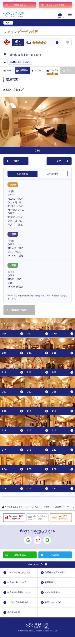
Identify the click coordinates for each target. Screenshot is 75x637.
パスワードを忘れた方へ (19, 572)
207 (16, 161)
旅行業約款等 (13, 612)
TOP (9, 70)
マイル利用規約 (52, 592)
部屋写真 (24, 70)
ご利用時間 (52, 173)
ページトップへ (36, 564)
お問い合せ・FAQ (53, 602)
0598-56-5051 (19, 61)
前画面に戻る (19, 310)
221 (59, 161)
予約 (69, 70)
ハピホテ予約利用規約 (17, 602)
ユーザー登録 (20, 22)
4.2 (28, 42)
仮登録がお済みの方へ (55, 572)
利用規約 (49, 582)
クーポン (54, 70)
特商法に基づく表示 (16, 582)
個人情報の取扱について (19, 592)
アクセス (39, 70)
